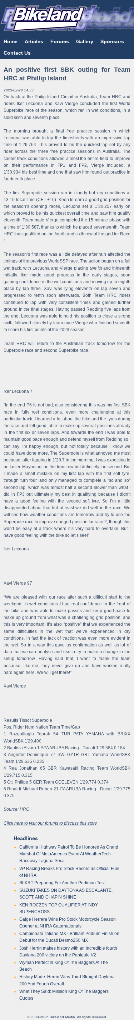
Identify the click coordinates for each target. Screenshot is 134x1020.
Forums (59, 41)
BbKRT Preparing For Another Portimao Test (62, 882)
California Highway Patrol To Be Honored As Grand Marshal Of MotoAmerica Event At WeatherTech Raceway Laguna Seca (68, 854)
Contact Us (17, 53)
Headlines (26, 838)
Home (11, 41)
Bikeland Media (62, 1017)
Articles (34, 41)
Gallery (84, 41)
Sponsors (112, 41)
